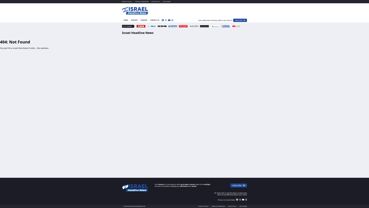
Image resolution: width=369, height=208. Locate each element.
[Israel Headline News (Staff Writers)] (225, 26)
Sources (144, 20)
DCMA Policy (156, 1)
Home (126, 20)
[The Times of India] (183, 26)
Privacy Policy (127, 1)
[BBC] (162, 26)
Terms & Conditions (142, 1)
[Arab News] (193, 26)
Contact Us (154, 20)
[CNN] (141, 26)
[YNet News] (236, 26)
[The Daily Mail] (151, 26)
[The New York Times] (204, 26)
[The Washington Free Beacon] (215, 26)
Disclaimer (167, 1)
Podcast (134, 20)
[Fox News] (172, 26)
